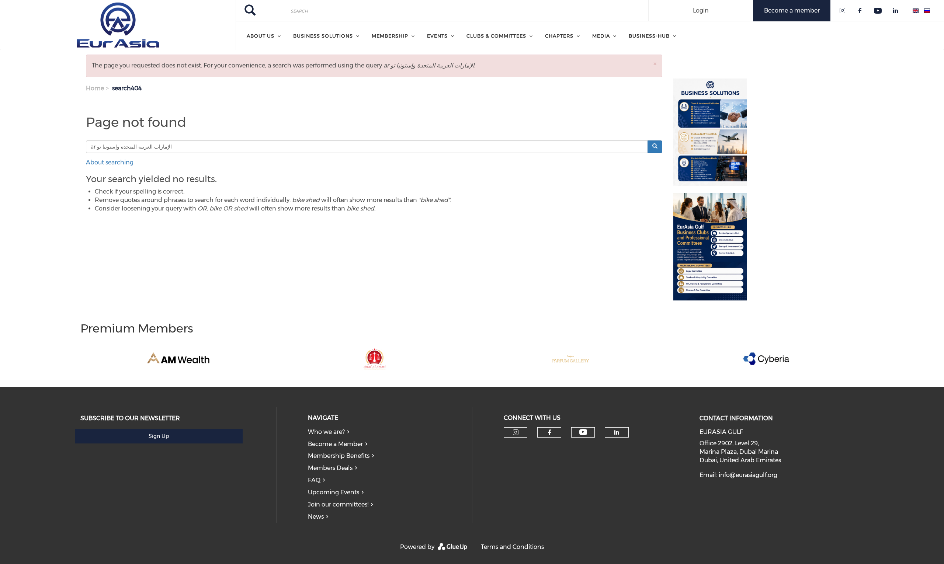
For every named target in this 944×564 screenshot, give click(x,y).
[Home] (118, 25)
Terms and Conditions (512, 546)
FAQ (314, 480)
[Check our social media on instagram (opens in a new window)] (516, 432)
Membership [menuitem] (390, 36)
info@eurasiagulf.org (748, 474)
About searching (109, 162)
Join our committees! (338, 504)
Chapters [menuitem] (559, 36)
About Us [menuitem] (260, 36)
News (316, 516)
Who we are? (326, 431)
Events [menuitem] (437, 36)
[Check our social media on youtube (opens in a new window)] (583, 432)
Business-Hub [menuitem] (649, 36)
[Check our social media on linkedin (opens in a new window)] (617, 432)
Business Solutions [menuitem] (323, 36)
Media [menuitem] (601, 36)
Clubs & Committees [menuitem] (496, 36)
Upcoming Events (333, 492)
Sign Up (159, 436)
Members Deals (330, 467)
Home (95, 88)
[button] (655, 63)
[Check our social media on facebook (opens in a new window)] (549, 432)
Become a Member (335, 444)
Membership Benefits (338, 455)
